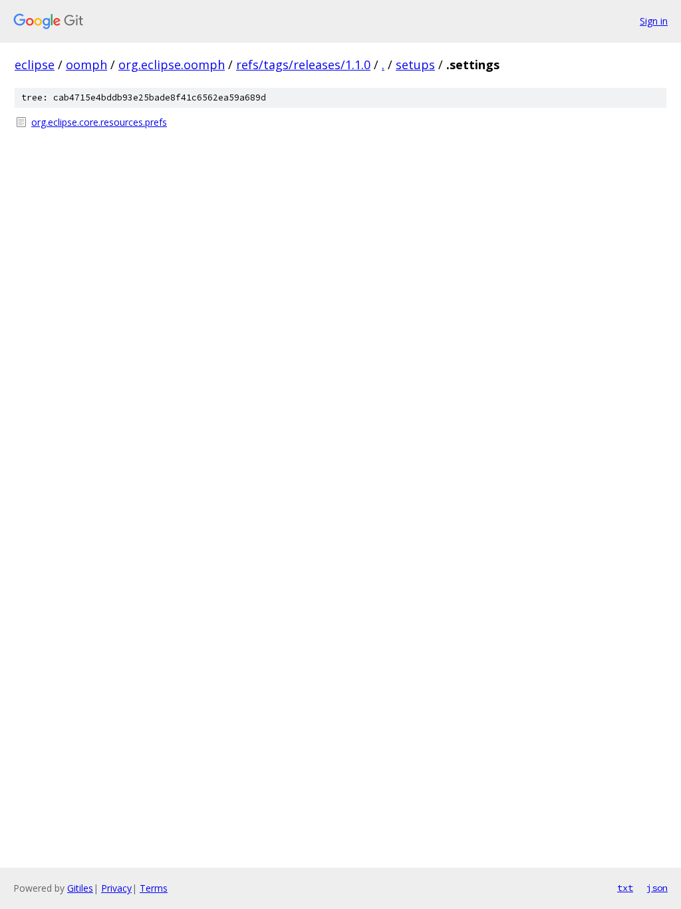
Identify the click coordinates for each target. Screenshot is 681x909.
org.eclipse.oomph (171, 65)
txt (625, 888)
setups (415, 65)
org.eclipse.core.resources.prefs (99, 122)
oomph (86, 65)
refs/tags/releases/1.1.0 (303, 65)
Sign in (654, 21)
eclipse (35, 65)
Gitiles (80, 888)
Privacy (116, 888)
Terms (154, 888)
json (657, 888)
